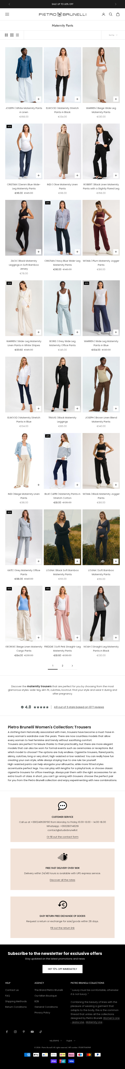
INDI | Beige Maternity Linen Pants (24, 496)
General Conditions (46, 1007)
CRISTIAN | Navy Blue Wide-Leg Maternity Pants (62, 263)
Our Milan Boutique (46, 995)
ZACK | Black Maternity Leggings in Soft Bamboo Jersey (24, 265)
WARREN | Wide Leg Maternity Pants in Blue (101, 343)
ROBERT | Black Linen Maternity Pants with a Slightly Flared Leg (101, 186)
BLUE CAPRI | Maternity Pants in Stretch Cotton (62, 496)
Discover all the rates (62, 880)
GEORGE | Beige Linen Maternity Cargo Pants (23, 648)
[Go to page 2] (72, 665)
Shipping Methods (16, 1001)
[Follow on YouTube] (32, 1031)
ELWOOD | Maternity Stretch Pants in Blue (23, 419)
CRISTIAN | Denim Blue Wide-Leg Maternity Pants (24, 186)
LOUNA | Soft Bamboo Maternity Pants (101, 572)
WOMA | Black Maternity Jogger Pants (101, 496)
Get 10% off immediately (62, 969)
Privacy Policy (42, 1012)
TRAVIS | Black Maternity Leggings (62, 419)
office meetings (44, 772)
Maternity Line (94, 1022)
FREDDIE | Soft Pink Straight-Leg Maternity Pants (62, 648)
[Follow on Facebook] (6, 1031)
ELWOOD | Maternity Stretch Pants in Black (62, 110)
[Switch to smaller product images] (11, 35)
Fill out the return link (62, 928)
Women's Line (111, 1018)
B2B (37, 1001)
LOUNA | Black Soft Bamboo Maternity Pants (62, 572)
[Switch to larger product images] (6, 35)
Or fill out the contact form (62, 836)
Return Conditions (16, 1007)
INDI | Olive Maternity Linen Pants (62, 186)
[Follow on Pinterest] (23, 1031)
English (69, 1040)
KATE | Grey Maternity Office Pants (24, 572)
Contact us (12, 990)
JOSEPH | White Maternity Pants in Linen (24, 110)
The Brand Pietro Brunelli (49, 990)
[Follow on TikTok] (40, 1031)
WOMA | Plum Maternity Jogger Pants (101, 263)
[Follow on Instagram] (15, 1031)
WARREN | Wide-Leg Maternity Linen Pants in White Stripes (23, 343)
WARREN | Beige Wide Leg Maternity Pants (101, 110)
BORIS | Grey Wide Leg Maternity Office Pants (62, 343)
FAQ (7, 995)
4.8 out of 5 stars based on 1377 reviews (79, 707)
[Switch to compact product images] (17, 35)
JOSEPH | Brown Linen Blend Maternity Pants (101, 419)
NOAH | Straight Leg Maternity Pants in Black (101, 648)
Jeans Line (78, 1022)
